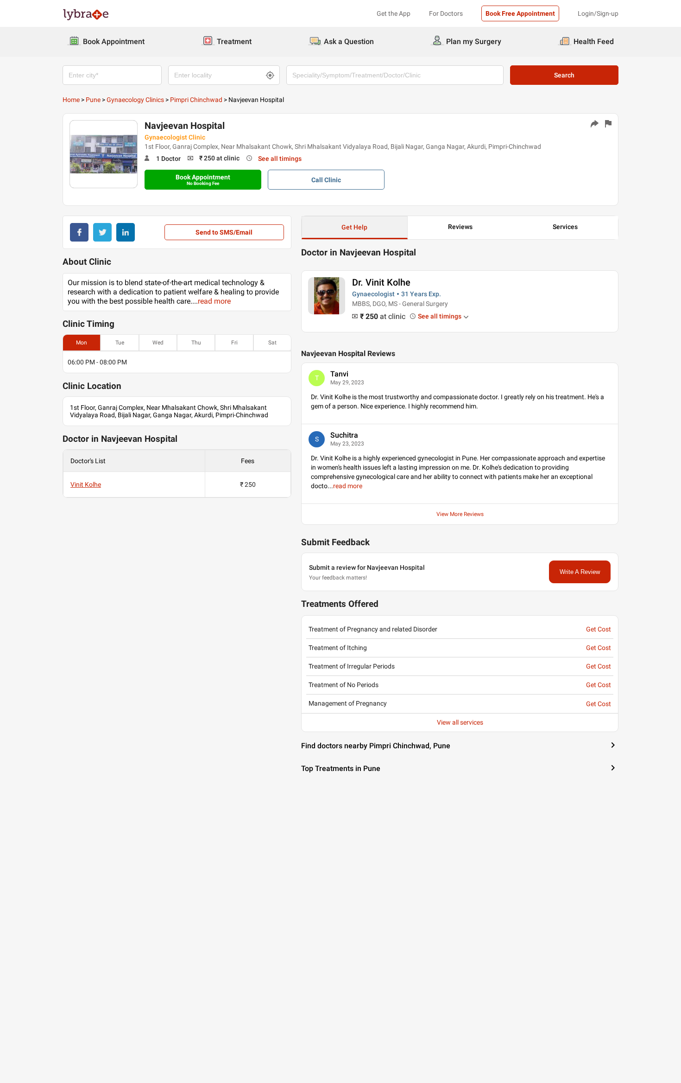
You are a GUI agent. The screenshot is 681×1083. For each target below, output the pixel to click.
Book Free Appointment (520, 13)
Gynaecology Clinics (135, 99)
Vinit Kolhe (85, 484)
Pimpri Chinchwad (196, 99)
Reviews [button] (460, 226)
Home (71, 99)
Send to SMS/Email (223, 232)
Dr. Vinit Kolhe (381, 282)
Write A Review (580, 571)
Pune (93, 99)
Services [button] (565, 226)
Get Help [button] (354, 227)
